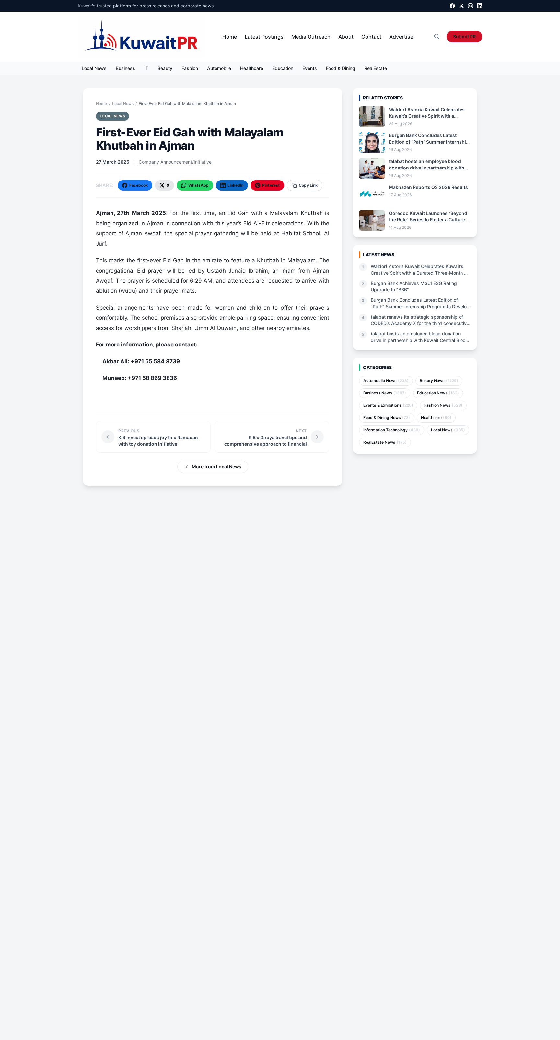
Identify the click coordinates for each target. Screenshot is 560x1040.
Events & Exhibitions (388, 405)
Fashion (189, 68)
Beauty (165, 68)
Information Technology (391, 429)
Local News (94, 68)
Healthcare (251, 68)
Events (309, 68)
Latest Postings (264, 36)
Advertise (401, 36)
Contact (371, 36)
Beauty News (439, 380)
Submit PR (464, 36)
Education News (438, 393)
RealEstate (375, 68)
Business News (384, 393)
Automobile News (386, 380)
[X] (461, 5)
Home (229, 36)
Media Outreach (311, 36)
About (346, 36)
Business (125, 68)
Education (282, 68)
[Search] (437, 36)
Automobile (219, 68)
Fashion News (443, 405)
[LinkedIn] (479, 5)
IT (146, 68)
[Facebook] (452, 5)
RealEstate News (385, 442)
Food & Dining (340, 68)
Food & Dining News (386, 417)
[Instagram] (470, 5)
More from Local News (216, 466)
